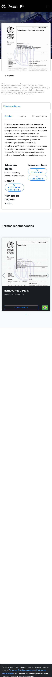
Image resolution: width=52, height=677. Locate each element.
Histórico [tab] (22, 116)
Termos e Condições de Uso (21, 670)
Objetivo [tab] (8, 116)
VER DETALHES (21, 307)
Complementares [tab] (39, 116)
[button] (4, 275)
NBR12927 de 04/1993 (17, 290)
